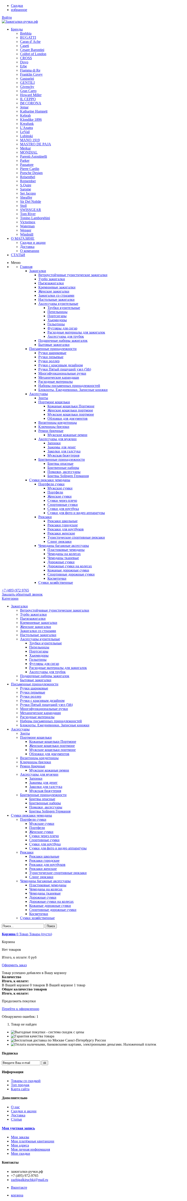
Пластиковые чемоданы (47, 885)
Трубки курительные (45, 643)
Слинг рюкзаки (41, 877)
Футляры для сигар (44, 664)
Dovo (24, 62)
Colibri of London (33, 54)
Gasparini (27, 78)
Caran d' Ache (30, 42)
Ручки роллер (30, 696)
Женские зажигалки (35, 627)
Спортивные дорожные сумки (52, 910)
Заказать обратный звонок (22, 594)
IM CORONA (30, 103)
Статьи (16, 1119)
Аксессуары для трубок (47, 672)
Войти (7, 17)
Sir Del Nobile (30, 201)
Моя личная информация (30, 1149)
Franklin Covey (31, 74)
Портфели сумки (33, 819)
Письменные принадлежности (34, 684)
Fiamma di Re (30, 70)
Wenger (25, 230)
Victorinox (27, 222)
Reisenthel (27, 177)
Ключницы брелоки (35, 762)
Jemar (24, 107)
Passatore (27, 165)
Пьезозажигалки (33, 618)
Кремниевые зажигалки (38, 623)
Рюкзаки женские (43, 869)
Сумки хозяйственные (37, 918)
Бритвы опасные (42, 799)
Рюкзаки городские (44, 860)
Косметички (38, 914)
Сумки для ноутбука (45, 844)
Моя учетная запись (18, 1128)
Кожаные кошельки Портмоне (52, 741)
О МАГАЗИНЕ (22, 238)
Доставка (27, 247)
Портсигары (38, 651)
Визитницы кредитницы (39, 758)
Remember (28, 181)
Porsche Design (31, 173)
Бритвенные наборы (45, 803)
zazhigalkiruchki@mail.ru (29, 1180)
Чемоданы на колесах (45, 889)
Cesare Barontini (32, 50)
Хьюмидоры (39, 655)
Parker (24, 160)
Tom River (28, 214)
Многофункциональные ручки (44, 709)
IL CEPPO (28, 99)
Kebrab (25, 115)
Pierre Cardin (29, 169)
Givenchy (27, 87)
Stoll (23, 206)
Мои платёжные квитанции (32, 1141)
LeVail (25, 132)
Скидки (17, 6)
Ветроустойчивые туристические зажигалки (54, 610)
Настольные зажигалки (38, 635)
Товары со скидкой (26, 1081)
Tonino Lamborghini (35, 218)
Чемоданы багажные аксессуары (45, 881)
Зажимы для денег (43, 782)
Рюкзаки (27, 852)
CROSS (26, 58)
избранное (19, 10)
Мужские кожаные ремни (49, 770)
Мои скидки (20, 1153)
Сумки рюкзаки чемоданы (31, 815)
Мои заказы (20, 1137)
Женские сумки (41, 832)
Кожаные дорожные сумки (50, 906)
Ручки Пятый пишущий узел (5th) (46, 705)
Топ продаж (20, 1085)
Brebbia (25, 33)
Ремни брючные (32, 766)
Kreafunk (27, 124)
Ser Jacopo (28, 193)
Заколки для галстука (45, 787)
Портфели (37, 828)
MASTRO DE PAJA (35, 144)
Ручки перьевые (32, 692)
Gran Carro (28, 91)
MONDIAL (29, 152)
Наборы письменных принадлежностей (51, 721)
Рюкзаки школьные (44, 856)
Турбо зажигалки (33, 614)
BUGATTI (28, 37)
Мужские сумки (41, 824)
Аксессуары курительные (40, 639)
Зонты (25, 733)
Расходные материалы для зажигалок (58, 668)
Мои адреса (20, 1145)
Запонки (35, 778)
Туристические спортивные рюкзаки (58, 873)
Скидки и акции (33, 242)
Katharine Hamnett (33, 111)
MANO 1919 (30, 140)
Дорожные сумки (42, 897)
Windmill (26, 234)
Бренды (17, 29)
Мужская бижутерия (45, 791)
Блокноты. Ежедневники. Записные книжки (54, 725)
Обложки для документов (49, 754)
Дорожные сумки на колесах (51, 901)
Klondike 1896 (31, 119)
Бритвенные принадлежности (43, 795)
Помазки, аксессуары (45, 807)
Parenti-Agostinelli (33, 156)
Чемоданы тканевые (45, 893)
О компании (29, 251)
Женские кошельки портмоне (52, 746)
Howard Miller (31, 95)
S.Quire (25, 185)
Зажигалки (19, 606)
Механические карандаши (40, 713)
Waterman (27, 226)
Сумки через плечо (44, 836)
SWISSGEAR (30, 210)
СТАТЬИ (18, 255)
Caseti (24, 46)
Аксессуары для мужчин (39, 774)
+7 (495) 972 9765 (15, 590)
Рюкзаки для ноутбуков (47, 865)
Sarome (25, 189)
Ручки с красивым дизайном (42, 700)
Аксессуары (20, 729)
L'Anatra (26, 128)
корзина (17, 1195)
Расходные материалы (37, 717)
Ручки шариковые (34, 688)
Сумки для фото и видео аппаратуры (58, 848)
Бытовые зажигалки (35, 680)
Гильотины (38, 659)
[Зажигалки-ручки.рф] (20, 21)
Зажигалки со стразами (38, 631)
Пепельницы (39, 647)
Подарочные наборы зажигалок (44, 676)
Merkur (25, 148)
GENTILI (27, 83)
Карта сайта (20, 1089)
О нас (15, 1107)
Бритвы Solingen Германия (49, 811)
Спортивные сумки (44, 840)
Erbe (23, 66)
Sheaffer (26, 197)
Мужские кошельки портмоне (52, 750)
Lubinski (26, 136)
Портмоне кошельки (36, 737)
